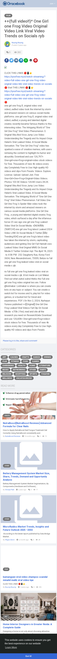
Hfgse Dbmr (10, 540)
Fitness (15, 361)
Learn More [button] (11, 647)
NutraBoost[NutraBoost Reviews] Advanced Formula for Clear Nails (27, 425)
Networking (19, 370)
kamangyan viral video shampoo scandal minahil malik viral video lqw (25, 579)
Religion (6, 374)
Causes (14, 357)
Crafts (25, 357)
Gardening (8, 365)
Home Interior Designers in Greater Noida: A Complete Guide (27, 626)
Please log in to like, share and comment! (20, 341)
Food (25, 361)
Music (5, 370)
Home (32, 365)
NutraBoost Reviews (12, 436)
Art (4, 357)
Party (43, 370)
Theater (45, 374)
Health (21, 365)
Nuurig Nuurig (17, 43)
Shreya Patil (9, 490)
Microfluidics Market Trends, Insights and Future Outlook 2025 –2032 (26, 528)
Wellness (7, 378)
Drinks (47, 357)
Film (8, 15)
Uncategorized (24, 378)
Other (33, 370)
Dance (36, 357)
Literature (44, 365)
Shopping (20, 374)
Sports (33, 374)
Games (35, 361)
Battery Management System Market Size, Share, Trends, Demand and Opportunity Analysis (26, 476)
